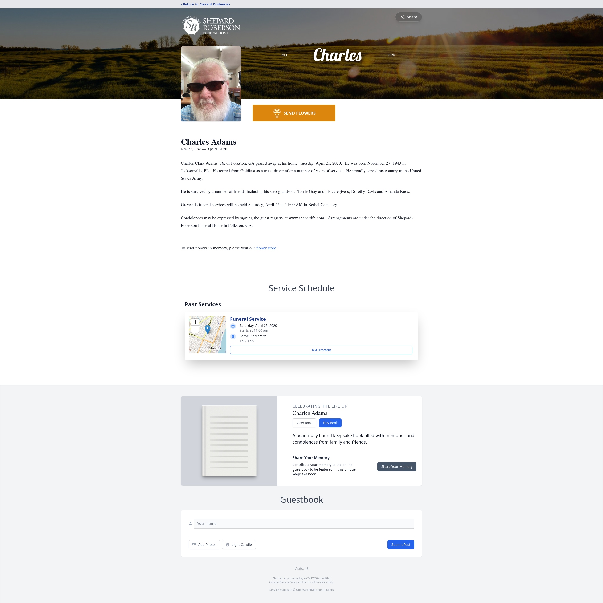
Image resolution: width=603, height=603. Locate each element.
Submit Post (400, 544)
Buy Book (330, 423)
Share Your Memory (396, 466)
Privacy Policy (288, 582)
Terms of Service (314, 582)
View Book (304, 423)
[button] (208, 330)
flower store (266, 248)
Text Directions (321, 350)
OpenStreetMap (306, 590)
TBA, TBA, (247, 340)
